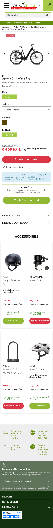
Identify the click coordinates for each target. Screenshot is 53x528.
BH (4, 76)
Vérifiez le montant (26, 200)
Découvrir (13, 321)
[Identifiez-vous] (39, 5)
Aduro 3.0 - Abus (37, 370)
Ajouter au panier (26, 159)
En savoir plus (33, 151)
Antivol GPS (35, 281)
